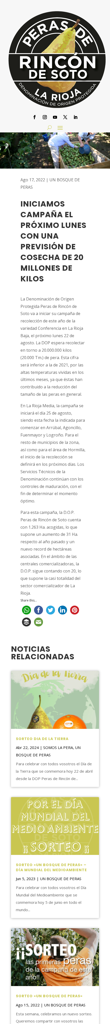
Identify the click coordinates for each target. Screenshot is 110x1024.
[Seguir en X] (65, 117)
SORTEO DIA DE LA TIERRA (42, 738)
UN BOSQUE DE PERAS (60, 878)
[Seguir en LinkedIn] (75, 117)
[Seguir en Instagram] (45, 117)
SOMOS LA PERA (58, 747)
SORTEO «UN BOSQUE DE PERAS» (49, 996)
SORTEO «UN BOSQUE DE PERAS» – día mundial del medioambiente (51, 867)
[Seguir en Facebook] (34, 117)
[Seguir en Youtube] (55, 117)
